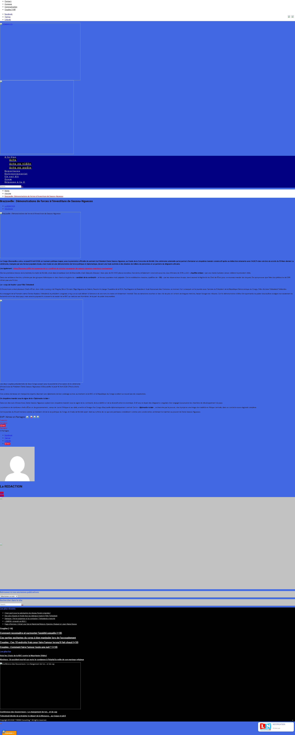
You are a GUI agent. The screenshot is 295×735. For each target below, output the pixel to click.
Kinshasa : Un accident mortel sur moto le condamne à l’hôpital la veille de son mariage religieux (42, 659)
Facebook (8, 14)
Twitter (7, 17)
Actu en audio (20, 167)
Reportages (12, 171)
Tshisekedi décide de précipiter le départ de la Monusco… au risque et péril (33, 716)
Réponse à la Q (15, 182)
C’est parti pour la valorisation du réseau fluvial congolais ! (28, 613)
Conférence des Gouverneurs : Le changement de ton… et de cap (28, 712)
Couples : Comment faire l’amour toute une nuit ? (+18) (29, 647)
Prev (2, 493)
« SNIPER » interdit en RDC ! (16, 621)
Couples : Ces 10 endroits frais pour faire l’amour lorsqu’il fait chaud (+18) (39, 642)
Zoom (8, 179)
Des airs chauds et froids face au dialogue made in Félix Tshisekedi (31, 616)
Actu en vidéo (20, 163)
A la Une (10, 157)
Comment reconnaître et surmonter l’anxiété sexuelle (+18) (31, 633)
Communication (11, 7)
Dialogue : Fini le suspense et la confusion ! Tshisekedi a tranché (30, 618)
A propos (8, 4)
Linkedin (8, 441)
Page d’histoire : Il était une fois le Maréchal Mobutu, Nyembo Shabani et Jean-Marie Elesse (41, 624)
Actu (12, 160)
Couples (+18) (10, 10)
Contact (8, 1)
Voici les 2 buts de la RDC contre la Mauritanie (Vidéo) (23, 656)
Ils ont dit (12, 176)
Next (2, 496)
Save (8, 444)
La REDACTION (10, 206)
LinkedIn (8, 20)
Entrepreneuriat (16, 174)
